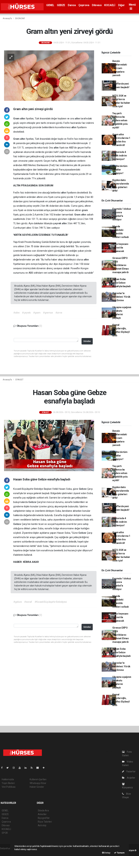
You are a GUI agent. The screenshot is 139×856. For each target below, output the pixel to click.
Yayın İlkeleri (8, 783)
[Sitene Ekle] (45, 767)
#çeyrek (26, 312)
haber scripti (6, 852)
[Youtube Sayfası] (21, 767)
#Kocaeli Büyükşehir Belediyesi (51, 601)
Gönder (87, 341)
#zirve (58, 312)
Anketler (42, 814)
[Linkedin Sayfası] (27, 767)
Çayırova (83, 5)
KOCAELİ (109, 5)
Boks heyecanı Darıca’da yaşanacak (120, 247)
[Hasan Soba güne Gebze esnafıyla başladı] (49, 445)
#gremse (48, 312)
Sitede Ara (43, 810)
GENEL (50, 5)
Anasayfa (7, 18)
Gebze (83, 488)
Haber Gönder (37, 786)
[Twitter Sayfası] (8, 767)
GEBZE (61, 5)
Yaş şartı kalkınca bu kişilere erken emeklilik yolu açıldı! (119, 120)
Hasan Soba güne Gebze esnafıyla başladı (121, 283)
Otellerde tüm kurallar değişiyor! (119, 170)
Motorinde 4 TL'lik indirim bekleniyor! (119, 155)
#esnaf (28, 601)
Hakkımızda (8, 779)
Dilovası (97, 5)
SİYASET (19, 379)
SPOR (5, 832)
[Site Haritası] (39, 767)
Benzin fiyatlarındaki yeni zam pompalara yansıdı (119, 68)
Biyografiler (44, 818)
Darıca (72, 5)
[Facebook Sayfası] (3, 767)
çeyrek (57, 223)
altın (23, 118)
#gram (37, 312)
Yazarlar (130, 771)
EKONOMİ (20, 18)
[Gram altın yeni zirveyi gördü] (49, 75)
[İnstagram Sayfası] (15, 767)
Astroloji (42, 825)
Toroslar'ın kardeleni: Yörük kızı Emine (121, 297)
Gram (16, 118)
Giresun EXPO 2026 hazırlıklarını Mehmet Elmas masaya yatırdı (120, 265)
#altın (16, 312)
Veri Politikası (8, 786)
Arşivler (130, 777)
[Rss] (33, 767)
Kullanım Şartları (38, 779)
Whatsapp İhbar (38, 783)
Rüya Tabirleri (45, 821)
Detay (107, 852)
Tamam (120, 852)
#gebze (17, 601)
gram (85, 210)
